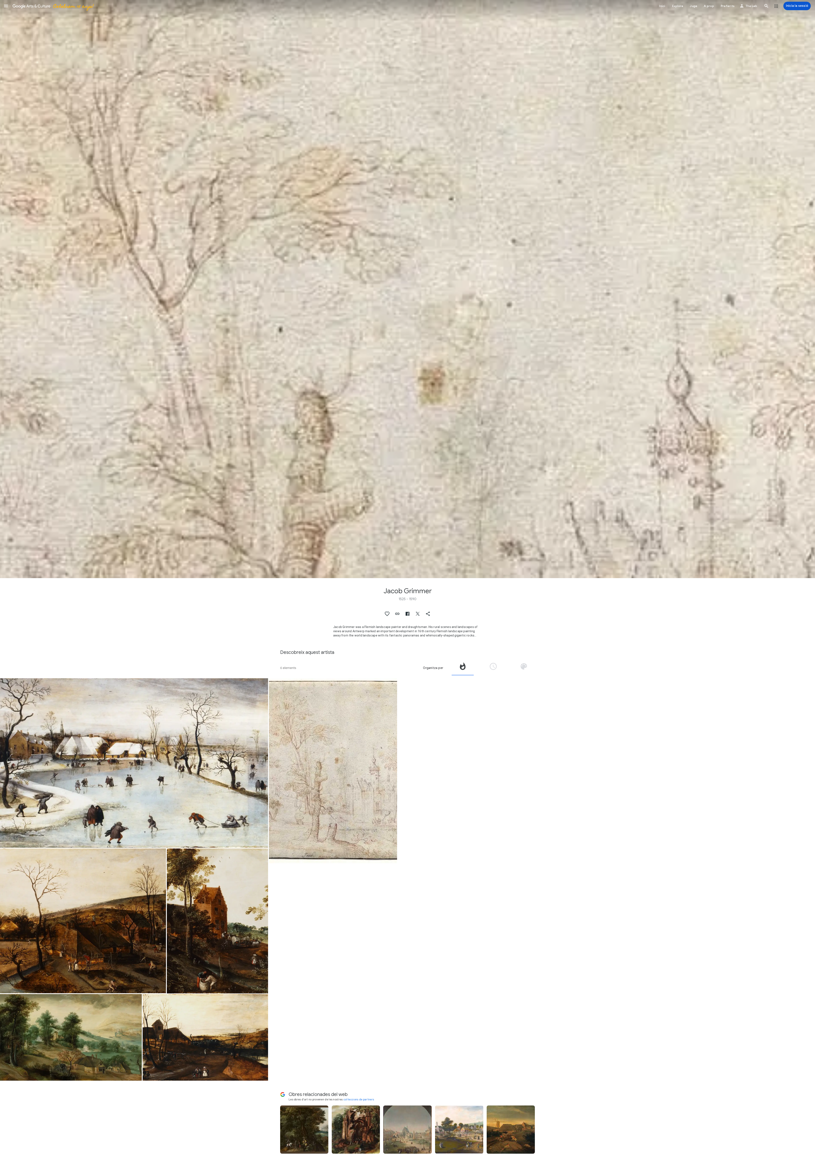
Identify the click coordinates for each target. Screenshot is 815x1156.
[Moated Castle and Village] (333, 770)
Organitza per (433, 668)
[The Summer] (217, 920)
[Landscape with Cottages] (71, 1037)
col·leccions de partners (358, 1099)
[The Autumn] (205, 1037)
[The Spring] (83, 920)
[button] (6, 6)
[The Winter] (134, 763)
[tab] (463, 667)
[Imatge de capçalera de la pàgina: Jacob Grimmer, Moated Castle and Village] (407, 289)
